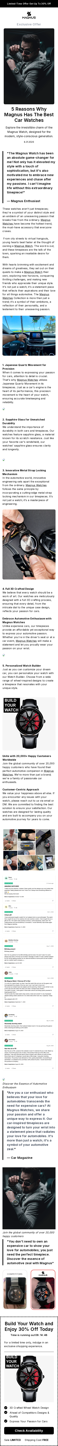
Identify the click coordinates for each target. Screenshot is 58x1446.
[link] (29, 1379)
